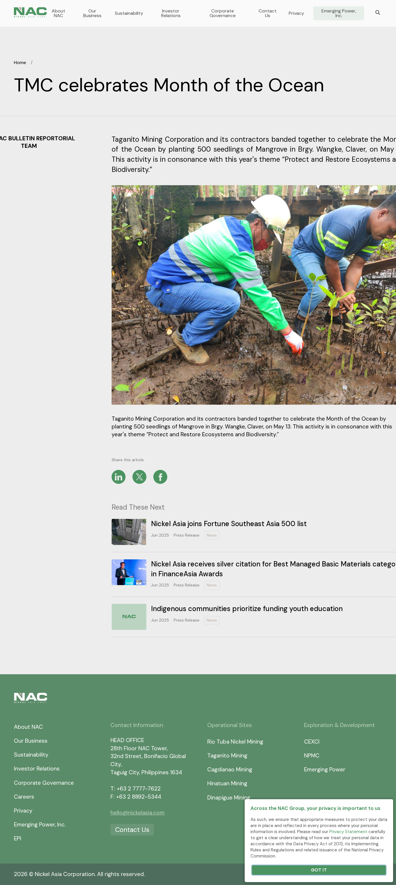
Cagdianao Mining (229, 769)
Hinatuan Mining (227, 783)
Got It (319, 870)
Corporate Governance (223, 13)
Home (20, 62)
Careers (24, 796)
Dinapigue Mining (228, 797)
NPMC (311, 755)
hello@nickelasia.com (137, 812)
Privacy (296, 13)
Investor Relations (171, 13)
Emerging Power (324, 769)
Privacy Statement (348, 832)
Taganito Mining (227, 755)
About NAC (58, 13)
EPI (17, 838)
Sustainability (129, 13)
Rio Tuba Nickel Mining (235, 741)
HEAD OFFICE (127, 740)
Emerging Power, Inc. (338, 13)
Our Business (92, 13)
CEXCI (311, 741)
